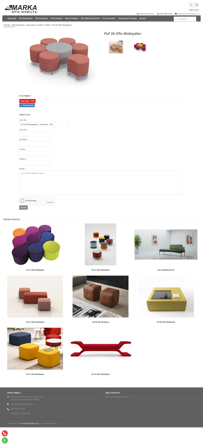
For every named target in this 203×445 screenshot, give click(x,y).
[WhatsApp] (5, 440)
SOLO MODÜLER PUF (166, 270)
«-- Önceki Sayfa (27, 105)
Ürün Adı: (23, 120)
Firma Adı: (23, 130)
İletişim (142, 18)
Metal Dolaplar (71, 18)
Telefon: (23, 159)
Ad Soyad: (23, 139)
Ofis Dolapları (56, 18)
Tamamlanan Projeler (127, 18)
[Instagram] (196, 4)
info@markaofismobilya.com (188, 14)
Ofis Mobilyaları (26, 18)
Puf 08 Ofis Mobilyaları (166, 322)
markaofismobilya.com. (30, 423)
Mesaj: (22, 169)
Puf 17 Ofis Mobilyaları (35, 374)
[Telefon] (5, 433)
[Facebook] (191, 4)
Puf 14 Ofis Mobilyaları (35, 270)
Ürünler (7, 25)
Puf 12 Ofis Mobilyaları (35, 322)
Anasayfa (12, 18)
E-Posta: (22, 149)
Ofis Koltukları (41, 18)
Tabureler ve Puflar (34, 25)
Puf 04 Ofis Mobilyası (100, 322)
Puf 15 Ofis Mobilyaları (100, 374)
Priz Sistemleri (108, 18)
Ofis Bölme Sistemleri (90, 18)
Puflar (47, 25)
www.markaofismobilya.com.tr (117, 397)
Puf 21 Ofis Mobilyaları (100, 270)
